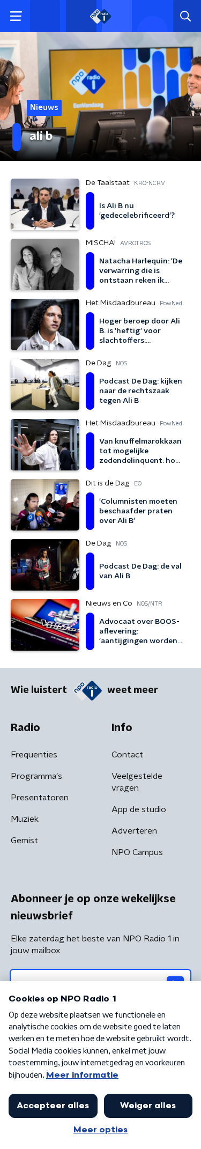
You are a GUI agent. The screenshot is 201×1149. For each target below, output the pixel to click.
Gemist (24, 840)
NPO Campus (137, 852)
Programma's (36, 776)
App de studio (138, 809)
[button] (15, 16)
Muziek (25, 819)
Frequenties (34, 754)
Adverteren (134, 831)
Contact (127, 754)
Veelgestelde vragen (136, 782)
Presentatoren (40, 797)
